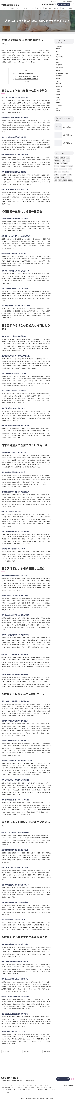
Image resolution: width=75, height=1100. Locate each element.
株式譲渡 (57, 166)
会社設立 (58, 108)
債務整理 (65, 180)
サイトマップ (5, 1092)
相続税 (60, 180)
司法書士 (57, 174)
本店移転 (58, 89)
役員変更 (58, 94)
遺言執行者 (62, 157)
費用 (65, 174)
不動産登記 (62, 166)
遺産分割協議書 (59, 67)
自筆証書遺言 (59, 75)
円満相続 (58, 102)
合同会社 (57, 163)
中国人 (57, 81)
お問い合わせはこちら (63, 4)
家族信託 (58, 97)
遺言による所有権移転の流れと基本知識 (26, 76)
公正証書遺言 (59, 105)
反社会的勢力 (57, 160)
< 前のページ (6, 1051)
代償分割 (58, 110)
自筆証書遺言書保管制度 (62, 73)
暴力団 (68, 157)
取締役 (69, 169)
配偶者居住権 (59, 54)
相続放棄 (58, 49)
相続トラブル (59, 86)
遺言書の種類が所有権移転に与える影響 (26, 79)
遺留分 (57, 62)
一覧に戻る (26, 1051)
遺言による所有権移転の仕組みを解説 (23, 73)
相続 (59, 171)
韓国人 (57, 51)
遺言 (57, 59)
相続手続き (58, 84)
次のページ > (47, 1051)
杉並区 (67, 171)
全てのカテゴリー (60, 46)
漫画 (63, 171)
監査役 (68, 160)
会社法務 (66, 163)
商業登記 (57, 157)
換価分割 (58, 92)
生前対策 (57, 177)
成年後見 (69, 174)
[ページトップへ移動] (72, 1078)
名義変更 (58, 100)
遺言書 (56, 169)
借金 (61, 174)
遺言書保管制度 (59, 57)
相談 (56, 180)
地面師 (63, 160)
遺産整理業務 (59, 65)
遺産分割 (58, 70)
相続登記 (58, 78)
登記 (56, 171)
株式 (61, 163)
